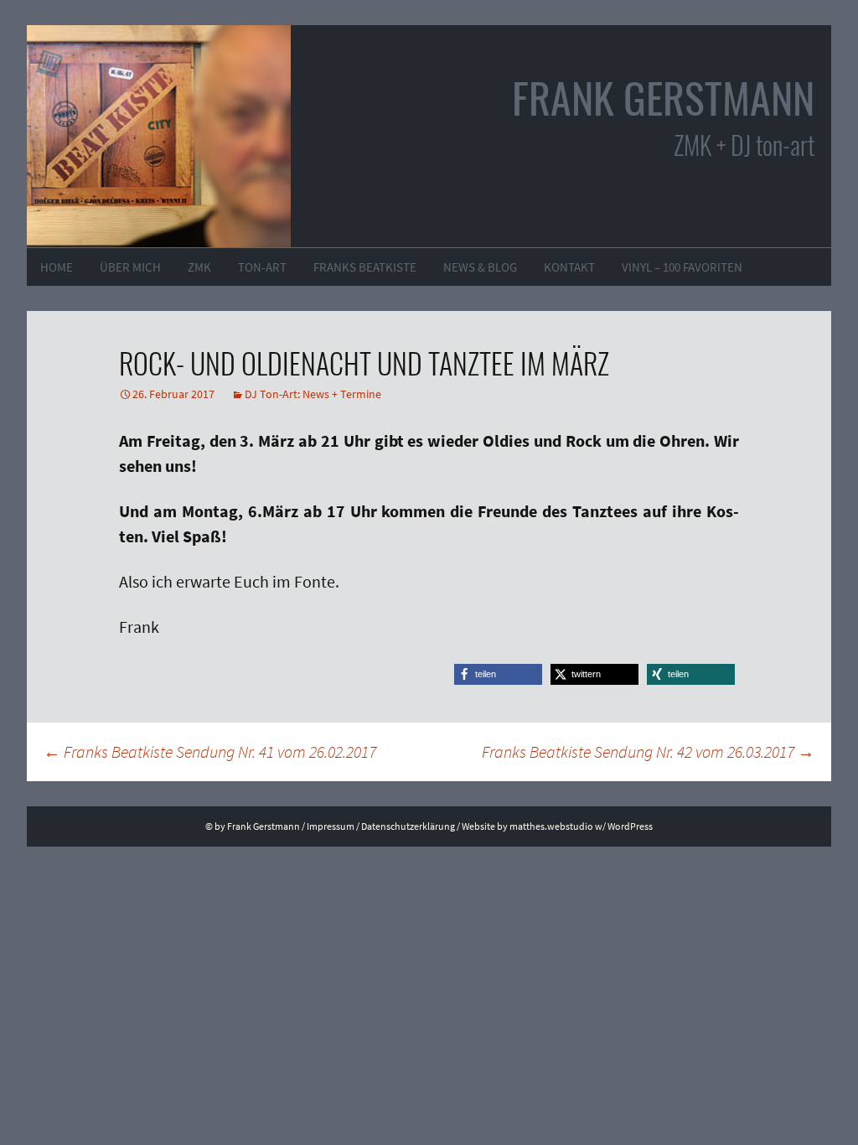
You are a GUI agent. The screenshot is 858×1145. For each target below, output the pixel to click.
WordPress (630, 826)
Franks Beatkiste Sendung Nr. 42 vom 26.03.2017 (648, 751)
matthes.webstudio (551, 826)
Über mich (130, 267)
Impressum (330, 826)
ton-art (262, 267)
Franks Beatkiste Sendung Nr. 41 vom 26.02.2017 (210, 751)
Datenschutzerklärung (408, 826)
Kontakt (569, 267)
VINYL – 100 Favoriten (682, 267)
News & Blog (480, 267)
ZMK (199, 267)
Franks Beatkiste (364, 267)
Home (56, 267)
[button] (498, 674)
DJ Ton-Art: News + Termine (313, 394)
